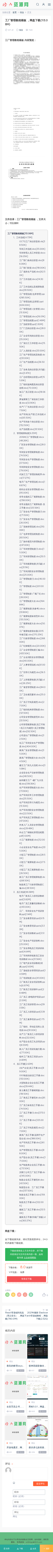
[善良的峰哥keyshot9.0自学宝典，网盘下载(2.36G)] (15, 1346)
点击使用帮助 (30, 1258)
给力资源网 (15, 4)
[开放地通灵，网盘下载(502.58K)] (15, 1428)
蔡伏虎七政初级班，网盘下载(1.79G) (37, 1447)
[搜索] (37, 4)
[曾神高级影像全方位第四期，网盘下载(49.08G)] (37, 1346)
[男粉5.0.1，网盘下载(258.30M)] (37, 1387)
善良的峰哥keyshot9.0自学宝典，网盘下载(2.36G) (15, 1366)
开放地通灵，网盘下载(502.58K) (15, 1447)
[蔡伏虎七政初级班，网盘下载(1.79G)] (37, 1428)
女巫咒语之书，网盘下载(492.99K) (15, 1407)
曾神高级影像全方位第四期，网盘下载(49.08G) (37, 1366)
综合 (21, 30)
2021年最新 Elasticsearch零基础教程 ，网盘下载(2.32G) (37, 1316)
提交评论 (40, 1484)
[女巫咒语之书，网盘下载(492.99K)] (15, 1387)
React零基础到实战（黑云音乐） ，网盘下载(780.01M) (15, 1316)
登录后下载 (26, 1279)
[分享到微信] (7, 1294)
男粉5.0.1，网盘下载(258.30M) (36, 1407)
